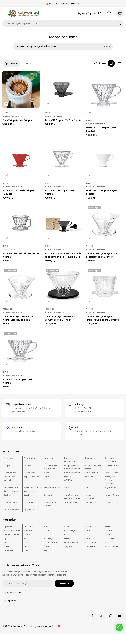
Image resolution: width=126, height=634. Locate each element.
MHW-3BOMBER (71, 542)
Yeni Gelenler (90, 502)
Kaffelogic (49, 538)
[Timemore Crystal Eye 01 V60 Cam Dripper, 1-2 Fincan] (63, 285)
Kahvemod (16, 626)
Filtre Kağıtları (10, 472)
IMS (25, 538)
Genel (46, 472)
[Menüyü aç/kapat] (4, 13)
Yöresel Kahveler (112, 502)
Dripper (7, 465)
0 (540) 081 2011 (83, 411)
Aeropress (8, 458)
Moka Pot (88, 476)
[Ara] (119, 23)
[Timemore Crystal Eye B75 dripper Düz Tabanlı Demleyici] (105, 285)
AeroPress (28, 526)
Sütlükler (48, 495)
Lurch (26, 542)
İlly (5, 538)
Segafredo (69, 546)
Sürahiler (28, 495)
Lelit (5, 542)
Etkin (5, 112)
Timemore (90, 246)
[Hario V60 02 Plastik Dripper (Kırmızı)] (21, 160)
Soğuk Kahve (111, 487)
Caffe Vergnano (71, 530)
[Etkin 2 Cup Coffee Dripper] (21, 89)
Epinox (27, 534)
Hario (47, 112)
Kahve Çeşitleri (111, 472)
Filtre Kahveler (111, 465)
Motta (107, 542)
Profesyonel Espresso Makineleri (110, 480)
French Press (29, 472)
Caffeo (87, 530)
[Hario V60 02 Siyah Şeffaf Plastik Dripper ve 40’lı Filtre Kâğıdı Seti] (63, 222)
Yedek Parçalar (71, 502)
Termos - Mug (10, 502)
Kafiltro (67, 538)
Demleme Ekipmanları (12, 116)
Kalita (87, 538)
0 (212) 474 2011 (83, 408)
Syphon (7, 495)
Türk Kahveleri (30, 502)
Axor (46, 526)
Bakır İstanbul (90, 526)
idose (107, 534)
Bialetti (108, 526)
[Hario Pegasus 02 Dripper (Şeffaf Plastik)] (21, 222)
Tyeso (26, 550)
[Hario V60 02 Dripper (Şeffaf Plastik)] (21, 348)
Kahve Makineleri (72, 472)
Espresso (28, 465)
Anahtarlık (49, 458)
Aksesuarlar (8, 249)
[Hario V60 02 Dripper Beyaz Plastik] (105, 160)
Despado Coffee (11, 534)
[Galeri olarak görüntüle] (111, 63)
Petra (26, 546)
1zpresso (8, 526)
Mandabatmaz (51, 542)
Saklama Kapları (52, 487)
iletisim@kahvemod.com (25, 431)
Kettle (46, 476)
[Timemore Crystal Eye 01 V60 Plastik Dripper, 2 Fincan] (105, 222)
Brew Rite (28, 530)
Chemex (88, 458)
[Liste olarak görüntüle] (120, 63)
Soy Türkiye (89, 546)
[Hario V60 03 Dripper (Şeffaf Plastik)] (63, 160)
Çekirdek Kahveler (12, 509)
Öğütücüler (29, 509)
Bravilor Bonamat (12, 530)
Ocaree (7, 546)
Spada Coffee (111, 546)
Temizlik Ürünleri (112, 495)
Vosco (47, 550)
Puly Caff (48, 546)
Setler (66, 487)
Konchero (109, 538)
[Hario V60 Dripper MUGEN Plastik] (63, 89)
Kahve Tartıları (91, 472)
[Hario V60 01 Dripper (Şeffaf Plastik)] (105, 93)
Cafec (47, 530)
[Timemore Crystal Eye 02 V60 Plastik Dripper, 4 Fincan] (21, 285)
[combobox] (63, 23)
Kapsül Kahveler (31, 476)
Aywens (67, 526)
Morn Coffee (90, 542)
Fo (65, 534)
